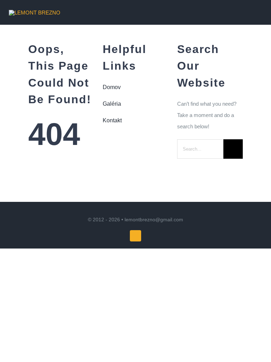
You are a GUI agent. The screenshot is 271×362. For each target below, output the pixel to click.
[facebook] (135, 235)
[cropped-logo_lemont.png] (34, 13)
